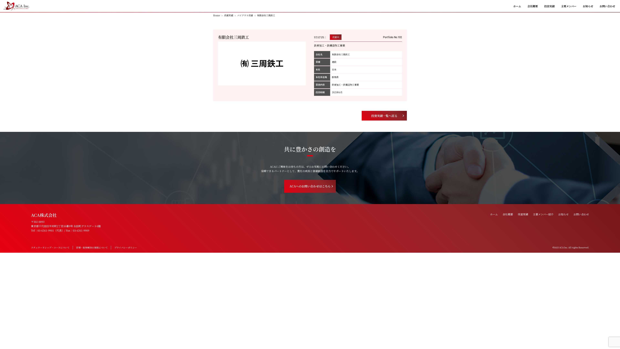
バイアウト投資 (245, 15)
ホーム (517, 6)
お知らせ (588, 6)
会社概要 (532, 6)
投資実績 (549, 6)
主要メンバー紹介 (543, 214)
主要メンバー (568, 6)
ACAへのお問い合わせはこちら (310, 186)
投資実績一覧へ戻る (384, 116)
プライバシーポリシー (125, 247)
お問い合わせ (607, 6)
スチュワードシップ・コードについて (50, 247)
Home (216, 15)
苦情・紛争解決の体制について (92, 247)
